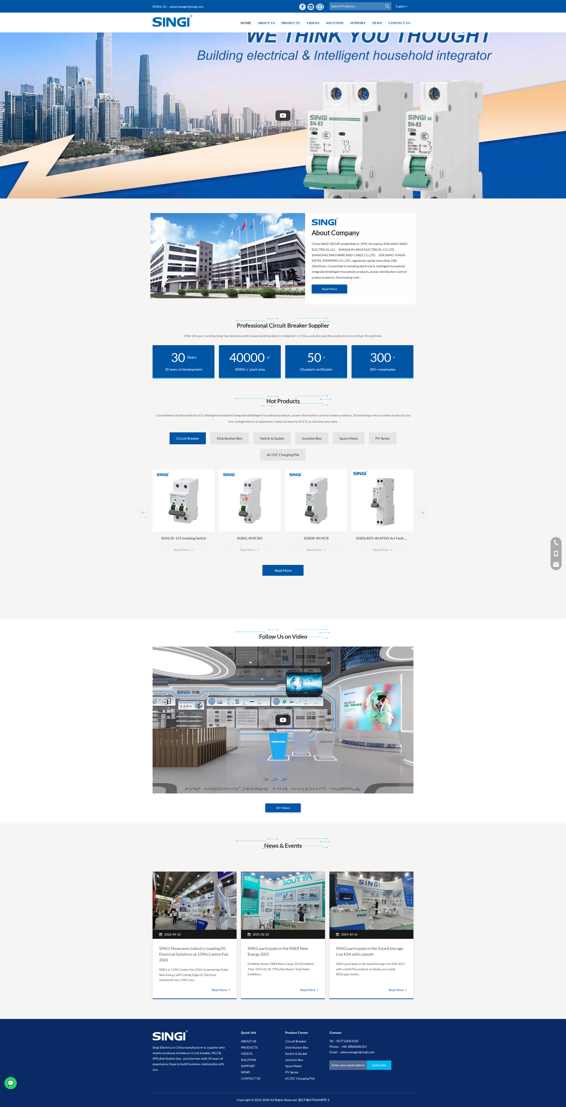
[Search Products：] (387, 6)
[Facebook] (302, 7)
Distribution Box (296, 1047)
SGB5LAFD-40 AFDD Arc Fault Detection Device (327, 538)
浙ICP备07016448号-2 (313, 1100)
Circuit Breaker (295, 1041)
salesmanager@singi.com (186, 6)
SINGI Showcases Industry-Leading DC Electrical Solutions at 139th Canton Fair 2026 (194, 954)
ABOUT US (248, 1041)
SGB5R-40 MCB (249, 538)
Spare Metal (293, 1066)
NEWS (245, 1072)
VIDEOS (246, 1053)
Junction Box (294, 1060)
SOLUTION (248, 1060)
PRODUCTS (249, 1047)
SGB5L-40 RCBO (183, 538)
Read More (329, 289)
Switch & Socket (296, 1053)
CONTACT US (250, 1078)
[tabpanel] (195, 935)
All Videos (283, 808)
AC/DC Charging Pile (300, 1078)
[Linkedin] (311, 7)
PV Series (291, 1072)
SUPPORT (248, 1066)
